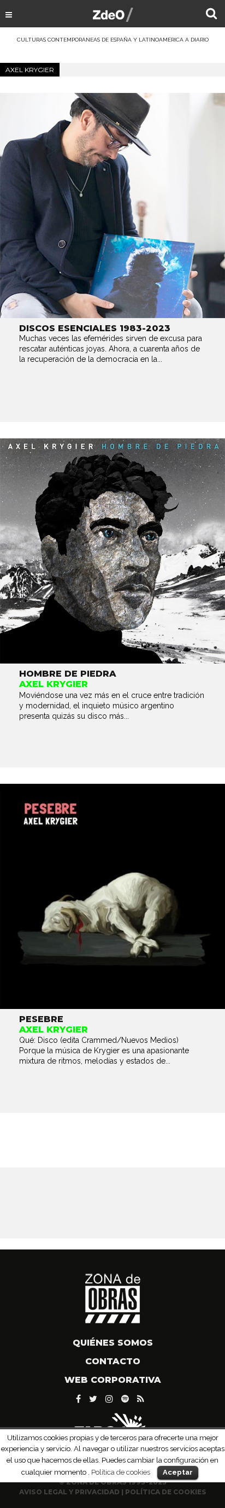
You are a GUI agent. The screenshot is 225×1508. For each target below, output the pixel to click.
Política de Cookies (165, 1492)
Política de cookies (120, 1472)
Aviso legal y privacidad (69, 1492)
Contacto (112, 1361)
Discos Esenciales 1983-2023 (94, 328)
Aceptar (178, 1472)
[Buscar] (211, 14)
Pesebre (41, 1019)
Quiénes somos (113, 1342)
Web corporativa (112, 1380)
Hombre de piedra (67, 673)
